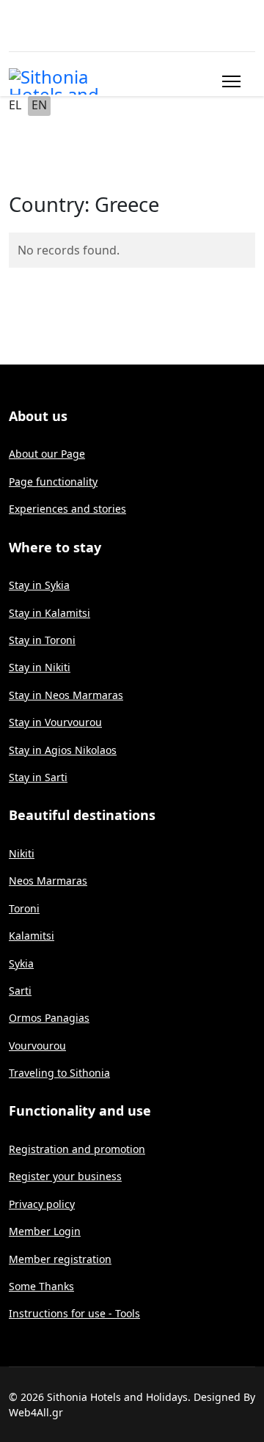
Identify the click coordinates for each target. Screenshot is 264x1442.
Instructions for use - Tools (74, 1313)
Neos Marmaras (48, 880)
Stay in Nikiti (39, 667)
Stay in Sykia (39, 585)
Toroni (24, 908)
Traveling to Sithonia (59, 1073)
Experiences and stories (67, 509)
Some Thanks (41, 1286)
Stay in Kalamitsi (49, 613)
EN (39, 105)
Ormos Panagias (49, 1018)
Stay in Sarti (38, 777)
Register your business (65, 1176)
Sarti (20, 991)
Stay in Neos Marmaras (66, 695)
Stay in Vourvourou (55, 722)
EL (15, 105)
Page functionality (53, 481)
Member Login (45, 1231)
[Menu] (228, 81)
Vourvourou (37, 1046)
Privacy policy (42, 1204)
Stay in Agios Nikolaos (63, 750)
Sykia (21, 963)
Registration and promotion (77, 1149)
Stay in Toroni (42, 640)
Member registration (60, 1259)
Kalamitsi (31, 936)
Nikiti (21, 853)
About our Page (47, 454)
